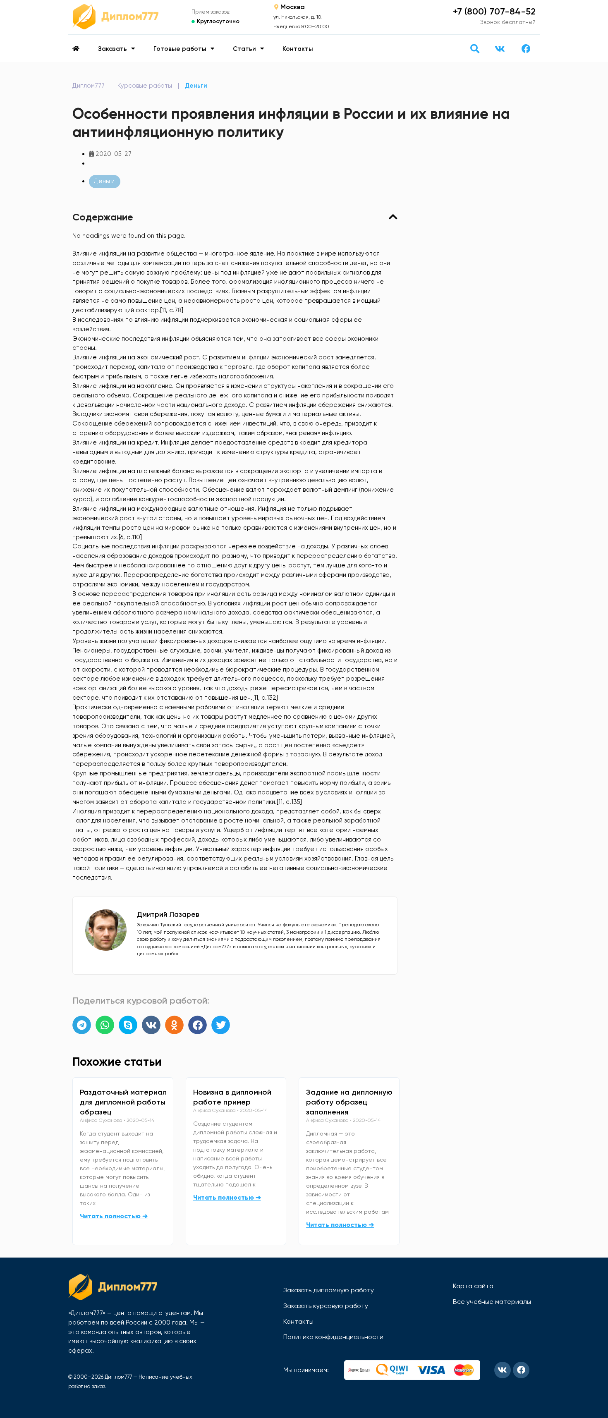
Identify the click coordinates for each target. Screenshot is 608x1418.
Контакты (297, 49)
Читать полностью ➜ (114, 1216)
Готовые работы (179, 49)
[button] (474, 48)
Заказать (112, 49)
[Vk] (500, 49)
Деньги (196, 85)
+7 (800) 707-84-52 (494, 11)
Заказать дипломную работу (328, 1290)
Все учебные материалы (492, 1302)
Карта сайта (473, 1286)
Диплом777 (88, 85)
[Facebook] (526, 49)
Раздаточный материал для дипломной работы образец (123, 1102)
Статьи (244, 49)
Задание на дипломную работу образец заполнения (349, 1102)
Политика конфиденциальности (333, 1337)
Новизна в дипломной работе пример (232, 1097)
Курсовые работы (144, 85)
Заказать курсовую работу (325, 1306)
